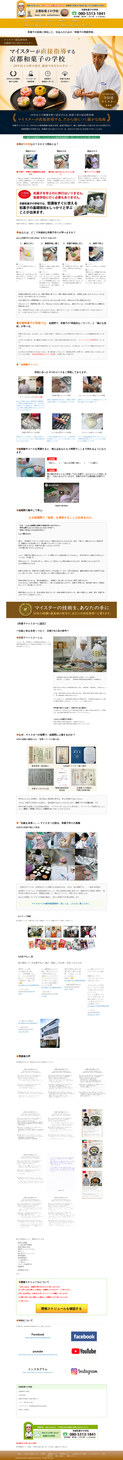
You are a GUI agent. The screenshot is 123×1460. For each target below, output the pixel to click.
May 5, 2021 (68, 989)
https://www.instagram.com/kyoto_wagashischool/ (38, 1372)
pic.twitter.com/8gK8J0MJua (51, 987)
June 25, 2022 (23, 1032)
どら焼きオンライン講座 (30, 25)
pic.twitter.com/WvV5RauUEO (98, 1006)
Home (25, 21)
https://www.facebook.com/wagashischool (37, 1338)
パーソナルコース (46, 25)
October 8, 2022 (93, 1015)
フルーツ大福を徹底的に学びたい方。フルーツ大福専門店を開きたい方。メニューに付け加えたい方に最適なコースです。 (92, 439)
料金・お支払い (74, 25)
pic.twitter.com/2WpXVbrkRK (74, 980)
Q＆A (56, 25)
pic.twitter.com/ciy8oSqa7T (28, 1023)
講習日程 (64, 25)
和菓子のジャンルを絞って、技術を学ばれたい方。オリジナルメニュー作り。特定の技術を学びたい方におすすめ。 (30, 439)
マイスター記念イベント (37, 21)
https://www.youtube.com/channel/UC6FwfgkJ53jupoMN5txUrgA (37, 1355)
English (50, 21)
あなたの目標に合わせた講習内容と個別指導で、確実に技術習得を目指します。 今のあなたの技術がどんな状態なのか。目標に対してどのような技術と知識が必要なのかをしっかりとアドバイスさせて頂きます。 (30, 405)
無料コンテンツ (86, 25)
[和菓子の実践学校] (61, 9)
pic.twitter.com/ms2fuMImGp (28, 985)
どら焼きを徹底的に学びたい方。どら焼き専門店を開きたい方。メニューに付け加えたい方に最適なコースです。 (61, 439)
